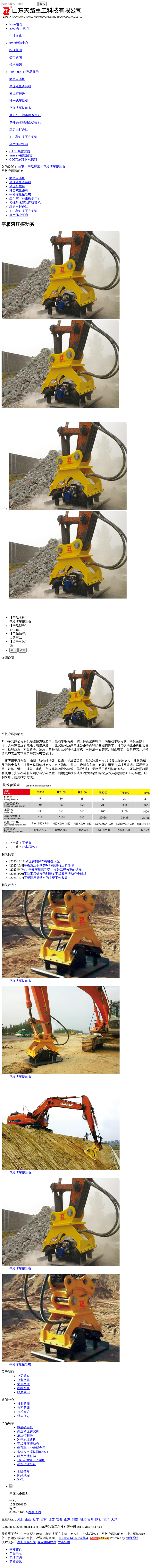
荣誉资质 (19, 151)
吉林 (44, 1519)
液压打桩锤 (17, 93)
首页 (15, 24)
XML (20, 1479)
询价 (13, 650)
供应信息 (23, 1416)
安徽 (59, 1519)
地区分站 (23, 1471)
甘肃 (106, 1519)
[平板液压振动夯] (61, 977)
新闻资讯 (15, 1561)
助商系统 (132, 1538)
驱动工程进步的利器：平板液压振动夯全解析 (55, 873)
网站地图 (23, 1475)
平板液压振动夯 (20, 108)
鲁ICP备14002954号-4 (73, 1538)
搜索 (42, 3)
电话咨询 (15, 1557)
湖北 (83, 1519)
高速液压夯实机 (20, 86)
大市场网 (64, 1542)
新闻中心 (18, 43)
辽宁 (36, 1519)
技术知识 (15, 64)
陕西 (98, 1519)
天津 (114, 1519)
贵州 (91, 1519)
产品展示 (24, 71)
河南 (75, 1519)
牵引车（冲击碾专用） (25, 115)
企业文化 (15, 35)
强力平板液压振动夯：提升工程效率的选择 (52, 869)
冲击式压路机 (18, 100)
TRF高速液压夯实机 (23, 136)
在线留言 (20, 155)
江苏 (51, 1519)
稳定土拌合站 (18, 129)
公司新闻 (15, 57)
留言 (22, 650)
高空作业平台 (18, 144)
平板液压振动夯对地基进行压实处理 (49, 865)
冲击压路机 (30, 847)
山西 (28, 1519)
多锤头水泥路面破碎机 (25, 122)
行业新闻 (15, 50)
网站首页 (15, 1549)
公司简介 (23, 1376)
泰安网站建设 (47, 1542)
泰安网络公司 (26, 1542)
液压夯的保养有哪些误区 (42, 861)
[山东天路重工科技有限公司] (43, 17)
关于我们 (19, 28)
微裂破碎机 (17, 79)
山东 (67, 1519)
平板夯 (26, 842)
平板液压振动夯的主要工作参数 (46, 877)
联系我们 (23, 159)
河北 (20, 1519)
